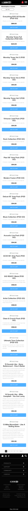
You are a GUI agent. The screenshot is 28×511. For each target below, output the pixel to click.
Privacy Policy (6, 495)
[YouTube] (2, 456)
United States (7, 484)
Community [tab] (8, 470)
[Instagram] (5, 456)
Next (21, 451)
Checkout (23, 6)
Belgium (21, 487)
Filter (8, 9)
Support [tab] (7, 467)
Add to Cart (14, 27)
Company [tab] (7, 474)
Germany (21, 486)
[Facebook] (8, 456)
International (21, 489)
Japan (7, 486)
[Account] (22, 456)
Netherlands (7, 489)
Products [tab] (7, 463)
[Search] (26, 456)
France (7, 487)
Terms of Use (6, 494)
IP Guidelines (6, 497)
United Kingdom (21, 484)
